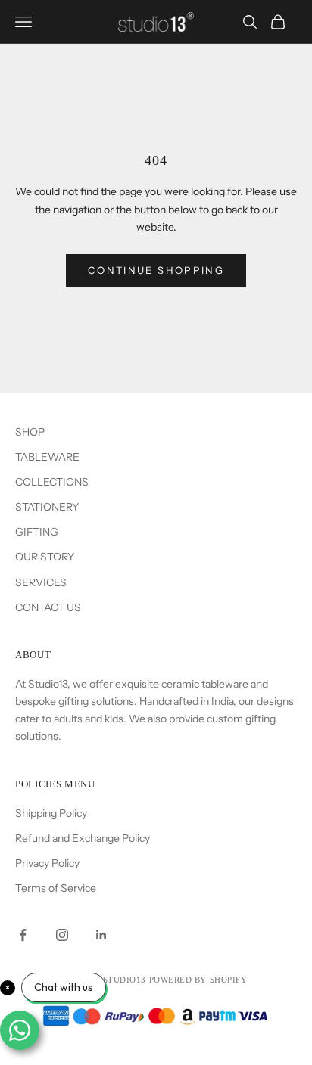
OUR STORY (44, 557)
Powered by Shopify (198, 979)
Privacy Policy (47, 863)
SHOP (30, 432)
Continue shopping (156, 270)
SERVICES (41, 582)
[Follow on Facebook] (22, 934)
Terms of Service (55, 888)
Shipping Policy (51, 813)
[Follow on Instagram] (62, 934)
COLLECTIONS (52, 482)
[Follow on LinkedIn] (101, 934)
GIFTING (36, 532)
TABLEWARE (47, 457)
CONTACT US (48, 607)
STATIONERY (47, 507)
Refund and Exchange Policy (82, 838)
